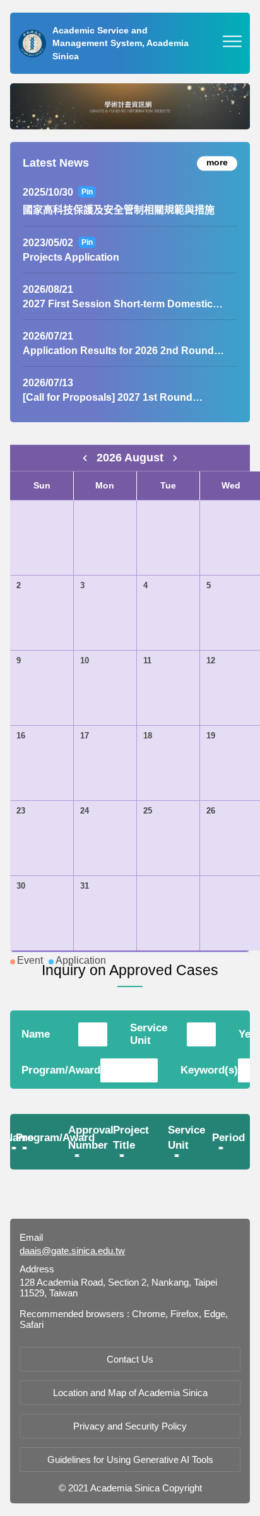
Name (35, 1034)
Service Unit (148, 1034)
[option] (130, 106)
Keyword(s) (209, 1070)
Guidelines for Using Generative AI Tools (130, 1459)
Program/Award (60, 1070)
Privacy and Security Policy (130, 1426)
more (217, 162)
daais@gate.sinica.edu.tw (72, 1250)
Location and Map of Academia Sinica (130, 1392)
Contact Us (130, 1359)
